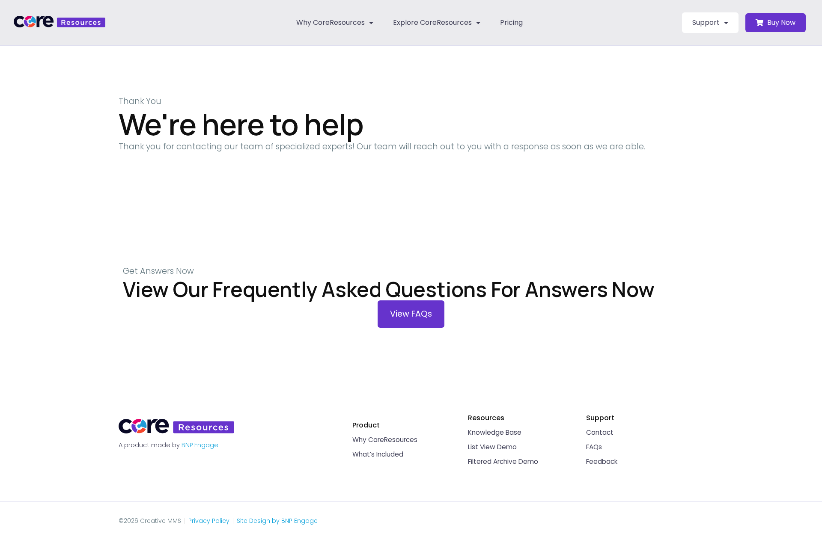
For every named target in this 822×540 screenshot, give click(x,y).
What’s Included (377, 454)
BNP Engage (200, 445)
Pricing (511, 22)
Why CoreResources (330, 22)
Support (706, 22)
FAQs (594, 446)
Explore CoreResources (432, 22)
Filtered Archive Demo (503, 461)
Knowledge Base (494, 432)
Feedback (601, 461)
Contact (600, 432)
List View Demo (492, 446)
